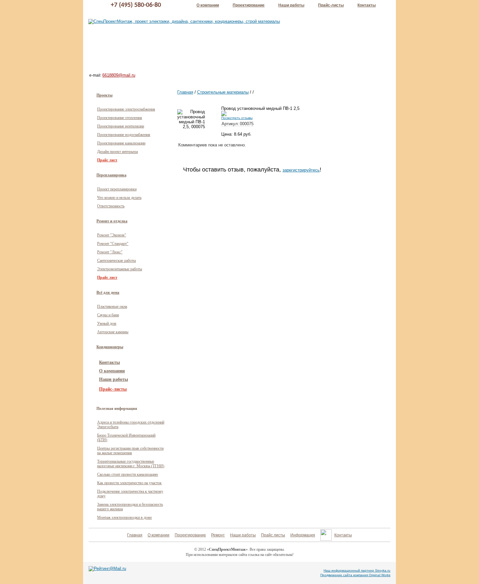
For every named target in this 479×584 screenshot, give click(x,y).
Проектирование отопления (119, 117)
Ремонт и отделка (111, 221)
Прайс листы (273, 535)
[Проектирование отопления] (313, 33)
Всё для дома (107, 292)
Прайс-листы (331, 5)
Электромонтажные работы (119, 269)
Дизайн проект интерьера (117, 151)
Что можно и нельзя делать (119, 197)
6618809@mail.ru (118, 75)
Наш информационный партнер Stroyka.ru (357, 570)
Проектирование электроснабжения (126, 109)
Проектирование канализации (121, 143)
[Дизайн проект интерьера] (168, 47)
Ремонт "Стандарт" (112, 243)
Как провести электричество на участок (129, 483)
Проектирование (249, 5)
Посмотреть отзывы (237, 118)
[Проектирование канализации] (319, 61)
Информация (302, 535)
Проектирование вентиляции (120, 126)
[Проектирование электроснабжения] (305, 21)
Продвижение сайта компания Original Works (355, 575)
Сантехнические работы (116, 260)
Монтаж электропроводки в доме (124, 517)
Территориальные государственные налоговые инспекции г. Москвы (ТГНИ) (130, 463)
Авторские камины (112, 332)
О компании (207, 5)
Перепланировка (111, 175)
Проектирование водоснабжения (123, 134)
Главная (185, 92)
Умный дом (106, 323)
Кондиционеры (109, 347)
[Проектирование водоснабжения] (318, 46)
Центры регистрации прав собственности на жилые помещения (130, 450)
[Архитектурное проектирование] (173, 63)
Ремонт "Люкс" (110, 252)
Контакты (366, 5)
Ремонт (218, 535)
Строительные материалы (223, 92)
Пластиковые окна (112, 306)
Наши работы (291, 5)
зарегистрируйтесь (301, 170)
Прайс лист (107, 160)
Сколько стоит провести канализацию (127, 474)
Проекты (104, 95)
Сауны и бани (108, 315)
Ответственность (110, 206)
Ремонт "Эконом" (111, 235)
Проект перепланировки (117, 189)
